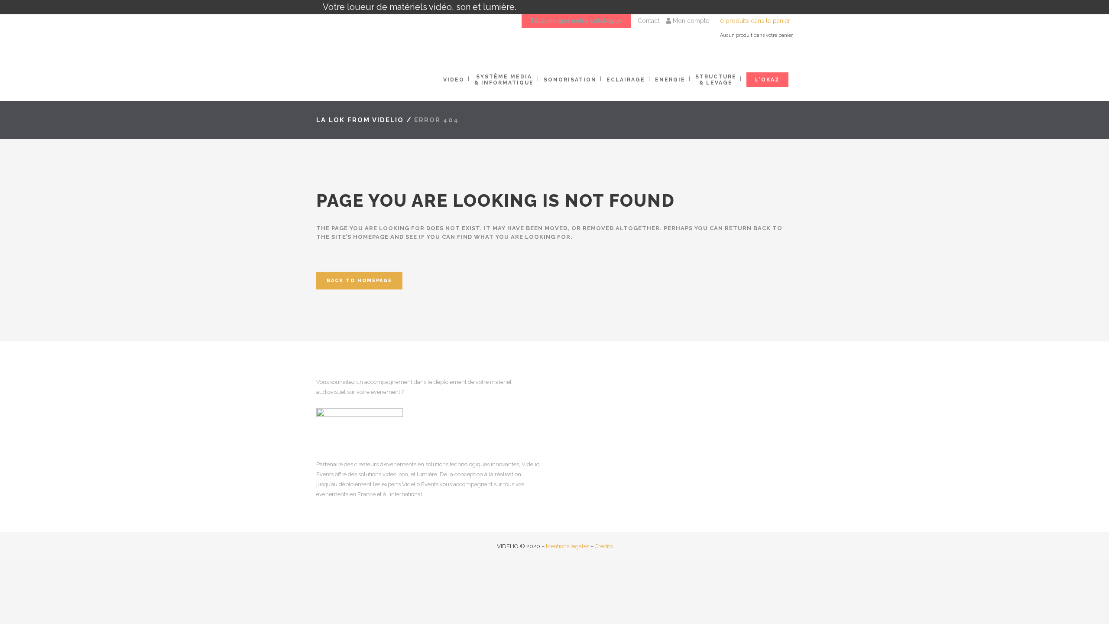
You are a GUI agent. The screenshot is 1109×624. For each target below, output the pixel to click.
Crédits (604, 546)
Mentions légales (567, 546)
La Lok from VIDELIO (360, 120)
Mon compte (690, 20)
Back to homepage (359, 280)
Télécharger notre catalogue (576, 20)
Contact (648, 20)
